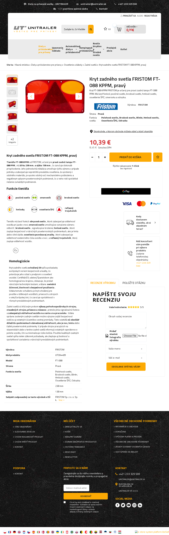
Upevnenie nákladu (57, 49)
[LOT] (100, 532)
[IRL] (62, 532)
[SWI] (86, 532)
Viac (61, 400)
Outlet (123, 49)
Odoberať (85, 496)
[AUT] (67, 532)
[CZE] (28, 532)
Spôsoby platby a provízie (128, 437)
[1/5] (129, 307)
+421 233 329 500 (127, 4)
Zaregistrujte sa (73, 427)
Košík (67, 432)
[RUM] (48, 532)
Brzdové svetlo (127, 117)
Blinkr (139, 117)
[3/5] (133, 307)
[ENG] (19, 532)
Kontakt (103, 9)
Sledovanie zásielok (25, 432)
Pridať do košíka (130, 157)
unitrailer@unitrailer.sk (93, 4)
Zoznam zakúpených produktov (81, 442)
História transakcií (75, 447)
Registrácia (150, 15)
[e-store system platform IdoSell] (152, 531)
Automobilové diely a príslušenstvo (73, 49)
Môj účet (69, 421)
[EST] (105, 532)
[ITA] (38, 532)
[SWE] (71, 532)
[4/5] (136, 307)
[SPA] (33, 532)
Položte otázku (133, 283)
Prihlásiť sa (129, 15)
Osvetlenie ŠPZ (109, 120)
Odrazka (122, 120)
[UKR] (57, 532)
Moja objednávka (24, 421)
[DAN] (43, 532)
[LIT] (95, 532)
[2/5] (131, 307)
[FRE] (9, 532)
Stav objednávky (23, 427)
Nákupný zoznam (73, 437)
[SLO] (76, 532)
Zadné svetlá (90, 64)
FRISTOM (143, 104)
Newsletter (71, 457)
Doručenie (120, 432)
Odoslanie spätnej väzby (126, 366)
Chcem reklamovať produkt (29, 437)
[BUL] (110, 532)
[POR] (91, 532)
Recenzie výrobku (103, 283)
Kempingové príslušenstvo (86, 49)
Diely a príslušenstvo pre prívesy (45, 49)
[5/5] (138, 307)
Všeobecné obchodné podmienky (132, 442)
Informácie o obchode (126, 427)
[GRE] (115, 532)
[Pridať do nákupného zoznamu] (157, 157)
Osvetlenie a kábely (73, 64)
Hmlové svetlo (151, 117)
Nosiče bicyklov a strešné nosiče (97, 49)
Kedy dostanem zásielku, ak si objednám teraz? (143, 222)
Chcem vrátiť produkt (26, 442)
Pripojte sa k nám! (76, 468)
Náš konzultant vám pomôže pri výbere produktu (144, 253)
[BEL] (81, 532)
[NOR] (52, 532)
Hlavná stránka (22, 64)
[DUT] (24, 532)
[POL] (4, 532)
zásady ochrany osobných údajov (84, 512)
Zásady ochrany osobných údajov (132, 447)
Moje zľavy (70, 452)
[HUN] (119, 532)
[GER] (14, 532)
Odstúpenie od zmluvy (126, 452)
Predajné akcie (111, 49)
